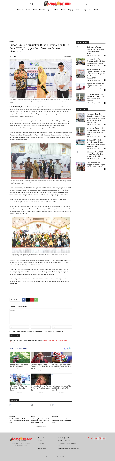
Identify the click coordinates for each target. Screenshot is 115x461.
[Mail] (96, 438)
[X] (28, 300)
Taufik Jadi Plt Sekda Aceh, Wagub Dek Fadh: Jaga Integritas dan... (19, 420)
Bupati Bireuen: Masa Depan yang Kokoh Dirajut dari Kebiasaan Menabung (96, 86)
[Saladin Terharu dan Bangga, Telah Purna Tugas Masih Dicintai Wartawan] (80, 166)
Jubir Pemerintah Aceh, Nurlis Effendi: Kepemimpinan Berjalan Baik (61, 420)
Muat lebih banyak (40, 426)
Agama (33, 416)
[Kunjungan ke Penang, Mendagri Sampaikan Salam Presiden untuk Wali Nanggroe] (80, 50)
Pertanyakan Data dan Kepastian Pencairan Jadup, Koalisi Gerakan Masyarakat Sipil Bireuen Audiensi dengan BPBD (96, 74)
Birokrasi (12, 41)
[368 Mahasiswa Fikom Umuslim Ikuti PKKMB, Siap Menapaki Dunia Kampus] (80, 61)
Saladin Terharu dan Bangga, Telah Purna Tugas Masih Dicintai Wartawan (96, 165)
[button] (30, 4)
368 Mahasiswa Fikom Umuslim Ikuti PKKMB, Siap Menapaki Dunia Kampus (96, 61)
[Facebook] (24, 300)
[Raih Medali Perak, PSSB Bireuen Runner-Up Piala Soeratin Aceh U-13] (80, 154)
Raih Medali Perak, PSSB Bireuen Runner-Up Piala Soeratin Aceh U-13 (95, 154)
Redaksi (14, 56)
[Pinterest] (32, 300)
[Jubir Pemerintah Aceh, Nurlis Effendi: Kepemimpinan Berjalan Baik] (62, 410)
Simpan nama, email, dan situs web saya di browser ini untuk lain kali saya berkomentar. (37, 331)
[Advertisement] (57, 25)
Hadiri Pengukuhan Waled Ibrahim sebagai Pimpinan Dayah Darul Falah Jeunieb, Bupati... (41, 420)
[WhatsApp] (36, 300)
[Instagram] (92, 438)
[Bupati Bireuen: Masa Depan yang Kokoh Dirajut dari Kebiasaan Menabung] (80, 86)
